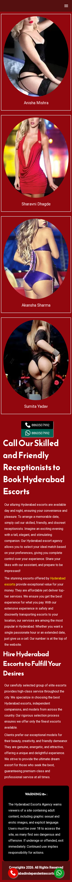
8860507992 (41, 425)
